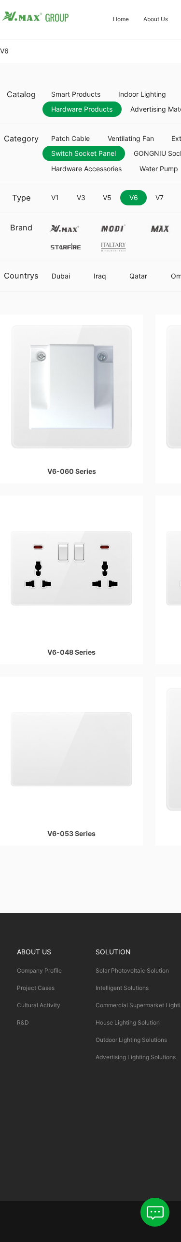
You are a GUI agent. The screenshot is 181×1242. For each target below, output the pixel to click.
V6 (133, 197)
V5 (107, 197)
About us (155, 19)
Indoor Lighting (142, 94)
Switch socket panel (83, 153)
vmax (65, 226)
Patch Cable (70, 138)
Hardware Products (81, 109)
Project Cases (36, 987)
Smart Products (75, 94)
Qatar (138, 276)
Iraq (100, 276)
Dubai (61, 276)
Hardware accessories (86, 169)
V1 (55, 197)
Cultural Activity (38, 1005)
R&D (23, 1022)
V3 (81, 197)
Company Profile (39, 970)
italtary (113, 245)
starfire (65, 245)
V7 (159, 197)
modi (113, 226)
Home (121, 19)
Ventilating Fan (131, 138)
